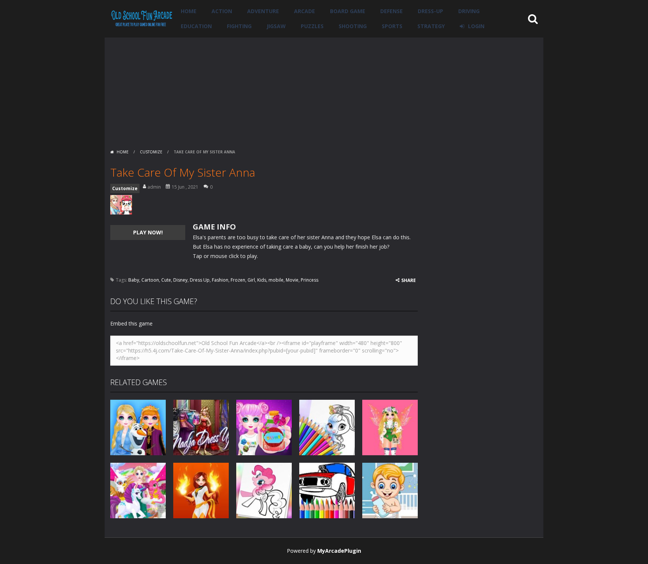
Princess (309, 280)
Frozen (238, 280)
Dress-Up (430, 11)
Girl (251, 280)
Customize (151, 151)
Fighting (239, 26)
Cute (166, 280)
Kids (261, 280)
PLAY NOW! (148, 232)
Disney (180, 280)
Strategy (431, 26)
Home (188, 11)
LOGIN (476, 26)
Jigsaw (276, 26)
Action (222, 11)
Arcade (304, 11)
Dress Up (200, 280)
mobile (276, 280)
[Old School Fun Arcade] (141, 18)
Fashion (220, 280)
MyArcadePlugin (339, 550)
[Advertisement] (324, 90)
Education (196, 26)
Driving (469, 11)
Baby (133, 280)
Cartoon (150, 280)
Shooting (353, 26)
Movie (292, 280)
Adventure (263, 11)
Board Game (347, 11)
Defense (391, 11)
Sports (392, 26)
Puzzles (312, 26)
